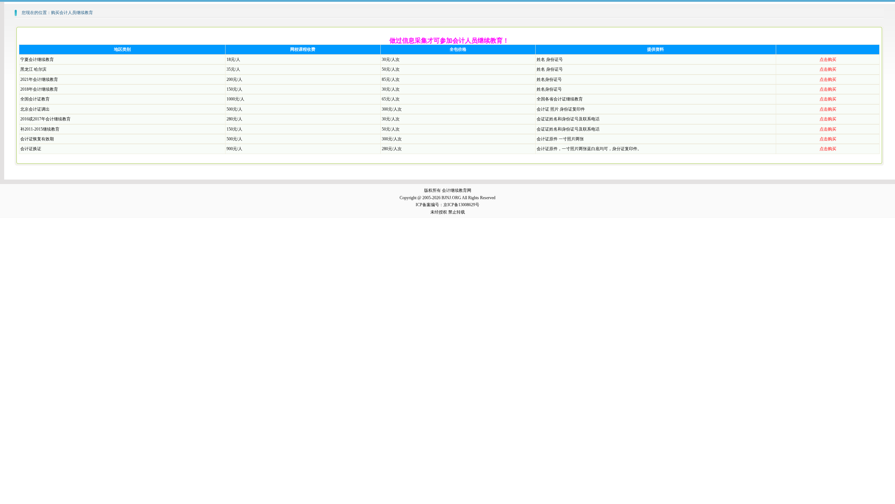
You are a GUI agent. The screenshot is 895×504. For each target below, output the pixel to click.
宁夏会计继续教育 (37, 59)
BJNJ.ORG (451, 197)
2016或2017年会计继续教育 (45, 119)
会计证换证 (30, 148)
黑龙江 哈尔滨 (33, 69)
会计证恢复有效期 (37, 138)
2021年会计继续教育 (39, 79)
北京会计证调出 (35, 109)
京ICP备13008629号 (461, 204)
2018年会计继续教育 (39, 89)
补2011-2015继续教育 (39, 129)
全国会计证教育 (35, 99)
